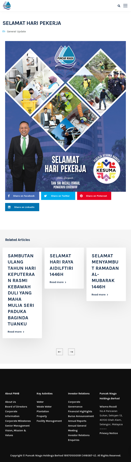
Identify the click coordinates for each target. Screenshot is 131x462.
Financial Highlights (80, 411)
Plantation (43, 411)
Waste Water (44, 406)
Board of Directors (16, 406)
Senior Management (17, 425)
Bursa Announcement (81, 416)
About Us (10, 401)
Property (42, 416)
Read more (15, 331)
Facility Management (49, 420)
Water (40, 401)
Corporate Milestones (18, 420)
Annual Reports (77, 420)
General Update (16, 31)
